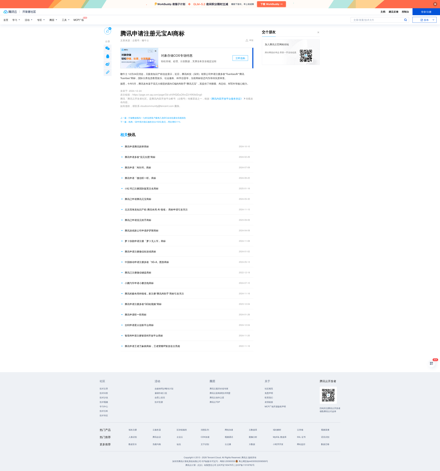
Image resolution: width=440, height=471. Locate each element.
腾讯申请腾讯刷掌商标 (137, 146)
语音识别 (325, 436)
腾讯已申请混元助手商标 (138, 220)
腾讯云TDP (215, 401)
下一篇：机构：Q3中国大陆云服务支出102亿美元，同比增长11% (150, 121)
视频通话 (229, 436)
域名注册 (133, 429)
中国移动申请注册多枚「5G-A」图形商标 (147, 262)
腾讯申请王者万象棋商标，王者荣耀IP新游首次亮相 (152, 346)
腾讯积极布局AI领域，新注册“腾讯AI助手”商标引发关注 (154, 293)
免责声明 (269, 392)
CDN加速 (205, 436)
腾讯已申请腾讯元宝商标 (138, 199)
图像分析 (253, 436)
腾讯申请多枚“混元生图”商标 (140, 157)
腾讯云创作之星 (217, 397)
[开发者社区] (29, 11)
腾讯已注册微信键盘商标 (138, 272)
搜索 (405, 19)
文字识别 (205, 444)
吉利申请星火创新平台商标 (139, 325)
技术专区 (104, 415)
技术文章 (104, 388)
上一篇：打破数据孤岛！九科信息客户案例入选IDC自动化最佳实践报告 (153, 117)
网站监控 (301, 444)
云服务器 (157, 429)
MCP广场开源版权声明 (275, 406)
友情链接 (269, 401)
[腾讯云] (10, 11)
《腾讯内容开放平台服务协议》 (226, 98)
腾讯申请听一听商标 (135, 314)
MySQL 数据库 (280, 436)
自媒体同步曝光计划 (164, 388)
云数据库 (253, 429)
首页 (5, 20)
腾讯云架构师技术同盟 (220, 392)
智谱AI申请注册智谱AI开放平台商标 (144, 335)
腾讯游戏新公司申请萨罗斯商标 (141, 230)
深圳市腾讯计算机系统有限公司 (186, 461)
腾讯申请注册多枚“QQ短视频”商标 (143, 304)
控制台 (405, 11)
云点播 (228, 444)
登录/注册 (426, 11)
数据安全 (133, 444)
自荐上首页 (160, 397)
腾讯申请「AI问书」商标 (138, 167)
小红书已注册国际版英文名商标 (141, 188)
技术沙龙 (104, 397)
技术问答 (104, 392)
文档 (383, 11)
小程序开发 (278, 444)
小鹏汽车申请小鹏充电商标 (139, 283)
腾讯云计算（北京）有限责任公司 (200, 464)
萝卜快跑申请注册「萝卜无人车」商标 (145, 241)
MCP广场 (79, 20)
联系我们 (269, 397)
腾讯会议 (157, 436)
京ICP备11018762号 (245, 464)
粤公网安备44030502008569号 (253, 461)
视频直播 (325, 429)
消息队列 (205, 429)
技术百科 (104, 410)
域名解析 (277, 429)
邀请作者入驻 (161, 392)
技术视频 (104, 401)
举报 (251, 40)
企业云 (180, 436)
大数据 (252, 444)
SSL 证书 (301, 436)
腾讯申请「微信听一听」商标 (140, 178)
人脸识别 (133, 436)
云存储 (300, 429)
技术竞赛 (159, 401)
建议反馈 (393, 11)
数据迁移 (325, 444)
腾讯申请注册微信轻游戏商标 (140, 251)
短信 (179, 444)
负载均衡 (157, 444)
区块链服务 (182, 429)
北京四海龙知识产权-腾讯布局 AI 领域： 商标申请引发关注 (156, 209)
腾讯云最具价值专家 (219, 388)
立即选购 (240, 58)
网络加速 (229, 429)
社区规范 (269, 388)
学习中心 (104, 406)
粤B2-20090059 (227, 461)
